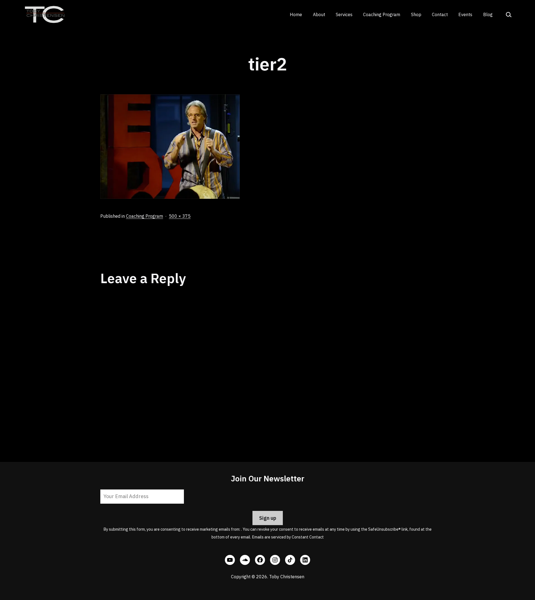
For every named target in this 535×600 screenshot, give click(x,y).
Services (344, 14)
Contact (440, 14)
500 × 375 (180, 216)
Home (296, 14)
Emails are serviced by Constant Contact (288, 537)
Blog (488, 14)
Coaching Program (381, 14)
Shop (416, 14)
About (319, 14)
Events (465, 14)
